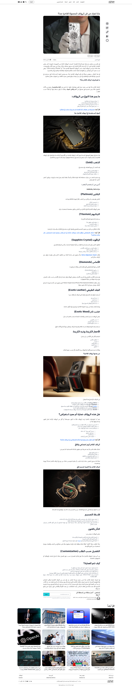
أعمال (77, 2)
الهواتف (79, 541)
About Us (111, 678)
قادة (74, 2)
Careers (21, 678)
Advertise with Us (50, 678)
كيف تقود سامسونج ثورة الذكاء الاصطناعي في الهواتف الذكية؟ (77, 440)
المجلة (66, 2)
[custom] (31, 681)
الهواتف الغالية (90, 56)
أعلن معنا (51, 675)
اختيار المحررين (60, 2)
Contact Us (82, 678)
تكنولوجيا (82, 2)
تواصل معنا (82, 675)
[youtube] (27, 681)
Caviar (95, 406)
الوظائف (20, 675)
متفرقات (54, 60)
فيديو (70, 2)
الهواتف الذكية (97, 56)
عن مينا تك (111, 675)
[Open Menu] (18, 2)
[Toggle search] (26, 2)
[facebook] (25, 681)
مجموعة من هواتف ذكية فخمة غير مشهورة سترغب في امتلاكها (77, 110)
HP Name (41, 592)
